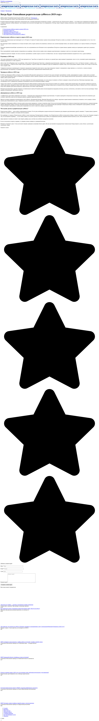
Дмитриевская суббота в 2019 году (12, 33)
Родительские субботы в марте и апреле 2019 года (15, 29)
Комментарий (4, 582)
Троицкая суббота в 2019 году (10, 31)
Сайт (2, 571)
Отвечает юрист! (7, 712)
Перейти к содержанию (6, 1)
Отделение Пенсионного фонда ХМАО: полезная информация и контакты (19, 687)
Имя (2, 566)
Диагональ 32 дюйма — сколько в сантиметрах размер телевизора (17, 604)
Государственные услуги (9, 714)
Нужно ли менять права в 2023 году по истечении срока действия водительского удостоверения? (25, 672)
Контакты (5, 709)
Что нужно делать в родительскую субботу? (14, 34)
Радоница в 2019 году (8, 30)
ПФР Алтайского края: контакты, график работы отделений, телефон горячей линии (22, 642)
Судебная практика (8, 713)
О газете (5, 708)
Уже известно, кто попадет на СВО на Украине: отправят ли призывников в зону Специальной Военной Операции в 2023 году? (33, 626)
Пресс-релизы (6, 710)
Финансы (5, 716)
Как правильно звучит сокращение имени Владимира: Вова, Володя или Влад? (20, 608)
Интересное (34, 17)
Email (2, 568)
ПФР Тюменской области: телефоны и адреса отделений (15, 657)
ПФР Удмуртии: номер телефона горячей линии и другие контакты (17, 703)
